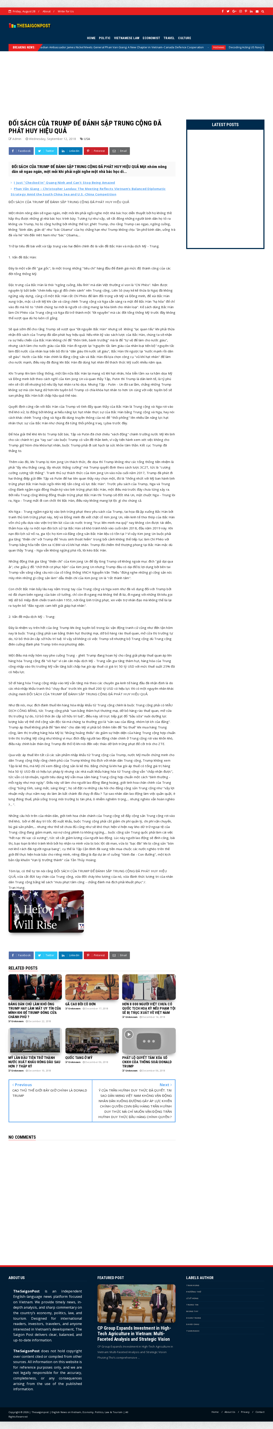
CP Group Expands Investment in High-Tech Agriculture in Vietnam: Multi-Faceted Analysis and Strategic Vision (134, 1333)
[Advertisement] (136, 81)
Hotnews (165, 47)
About (47, 11)
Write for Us (66, 11)
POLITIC (104, 38)
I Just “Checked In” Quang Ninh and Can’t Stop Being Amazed (64, 182)
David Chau (192, 1324)
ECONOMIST (151, 38)
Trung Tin (192, 1304)
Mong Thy (192, 1311)
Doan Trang (193, 1317)
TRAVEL (169, 38)
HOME (91, 38)
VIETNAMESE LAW (126, 38)
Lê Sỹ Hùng (192, 1298)
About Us (230, 1412)
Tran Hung (192, 1285)
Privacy (245, 1412)
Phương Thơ (193, 1291)
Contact (260, 1412)
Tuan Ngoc (192, 1330)
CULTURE (184, 38)
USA (87, 139)
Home (215, 1412)
